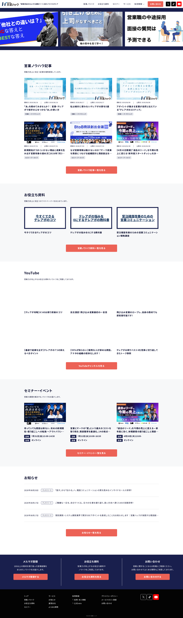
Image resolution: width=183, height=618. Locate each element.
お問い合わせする (152, 576)
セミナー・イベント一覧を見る (91, 452)
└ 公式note (77, 603)
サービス (127, 4)
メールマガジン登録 (109, 599)
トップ (26, 596)
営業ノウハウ (88, 4)
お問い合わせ (155, 4)
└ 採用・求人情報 (79, 599)
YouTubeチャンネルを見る (92, 365)
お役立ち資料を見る (91, 576)
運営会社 (52, 603)
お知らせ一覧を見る (91, 532)
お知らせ (52, 599)
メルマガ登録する (30, 576)
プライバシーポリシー (110, 596)
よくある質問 (53, 607)
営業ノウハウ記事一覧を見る (92, 170)
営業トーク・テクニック (32, 114)
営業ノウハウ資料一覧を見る (92, 248)
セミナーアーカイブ (31, 158)
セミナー (116, 4)
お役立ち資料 (103, 4)
